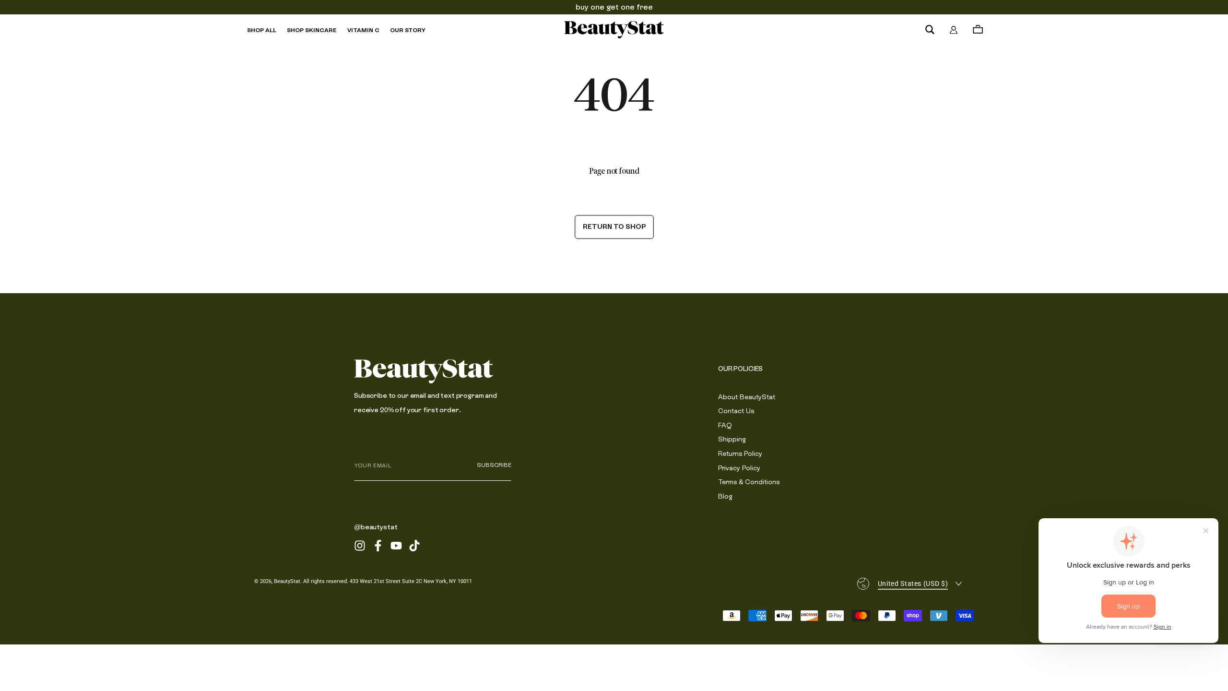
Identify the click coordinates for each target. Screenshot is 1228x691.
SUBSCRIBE (494, 465)
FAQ (725, 425)
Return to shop (614, 226)
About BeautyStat (746, 397)
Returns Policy (740, 453)
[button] (929, 29)
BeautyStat (287, 581)
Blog (725, 496)
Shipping (732, 439)
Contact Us (736, 411)
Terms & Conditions (748, 482)
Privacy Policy (739, 468)
